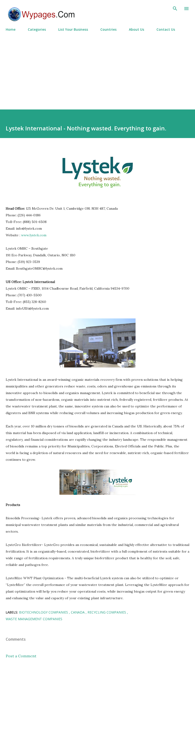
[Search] (175, 8)
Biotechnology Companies (44, 612)
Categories (37, 29)
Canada (78, 612)
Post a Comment (21, 656)
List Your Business (73, 29)
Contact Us (165, 29)
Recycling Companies (107, 612)
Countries (108, 29)
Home (10, 29)
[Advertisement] (97, 68)
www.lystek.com (33, 235)
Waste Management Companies (34, 619)
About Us (136, 29)
